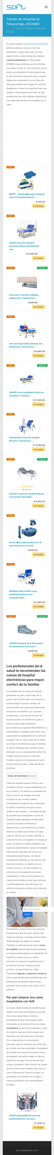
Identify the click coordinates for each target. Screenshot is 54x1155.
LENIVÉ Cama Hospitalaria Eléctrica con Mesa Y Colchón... (26, 394)
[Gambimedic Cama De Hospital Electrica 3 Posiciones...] (27, 426)
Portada (10, 28)
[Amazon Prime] (41, 254)
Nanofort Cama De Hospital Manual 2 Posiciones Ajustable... (26, 495)
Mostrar (32, 776)
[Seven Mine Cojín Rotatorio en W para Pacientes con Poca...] (27, 529)
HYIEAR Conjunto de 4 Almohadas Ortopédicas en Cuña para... (26, 645)
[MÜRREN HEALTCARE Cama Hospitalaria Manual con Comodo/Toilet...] (27, 578)
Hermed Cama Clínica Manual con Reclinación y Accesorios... (25, 345)
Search (27, 914)
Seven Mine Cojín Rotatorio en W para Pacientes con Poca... (25, 544)
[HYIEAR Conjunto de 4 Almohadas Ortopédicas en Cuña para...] (27, 630)
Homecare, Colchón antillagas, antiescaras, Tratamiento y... (24, 296)
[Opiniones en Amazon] (27, 486)
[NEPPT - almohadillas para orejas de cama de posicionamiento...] (27, 180)
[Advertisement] (27, 136)
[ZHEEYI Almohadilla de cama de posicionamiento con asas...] (27, 1102)
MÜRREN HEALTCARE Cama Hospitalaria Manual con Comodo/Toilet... (23, 594)
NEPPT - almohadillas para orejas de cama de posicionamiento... (27, 196)
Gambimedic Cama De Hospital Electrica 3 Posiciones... (24, 439)
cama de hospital (36, 44)
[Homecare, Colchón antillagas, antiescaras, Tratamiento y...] (27, 281)
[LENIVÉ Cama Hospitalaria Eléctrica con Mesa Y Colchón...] (27, 379)
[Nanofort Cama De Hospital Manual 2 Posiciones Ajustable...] (27, 473)
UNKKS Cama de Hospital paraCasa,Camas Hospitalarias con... (24, 246)
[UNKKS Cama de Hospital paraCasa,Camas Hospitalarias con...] (27, 229)
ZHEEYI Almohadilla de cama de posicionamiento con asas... (24, 1117)
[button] (46, 7)
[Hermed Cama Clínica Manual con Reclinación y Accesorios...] (27, 330)
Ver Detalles (38, 206)
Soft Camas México (24, 1150)
